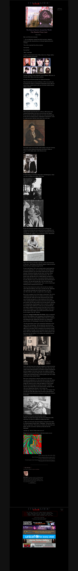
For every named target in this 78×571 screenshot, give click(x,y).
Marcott (44, 513)
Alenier (28, 513)
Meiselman (48, 513)
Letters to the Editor (36, 469)
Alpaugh (32, 513)
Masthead (29, 514)
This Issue (30, 512)
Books (50, 514)
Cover (27, 512)
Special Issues (49, 512)
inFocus (34, 512)
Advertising (42, 515)
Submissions (43, 514)
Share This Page (27, 467)
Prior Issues (38, 514)
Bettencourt (36, 513)
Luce (42, 513)
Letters (52, 515)
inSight (40, 512)
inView (37, 512)
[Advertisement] (39, 550)
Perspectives (44, 512)
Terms (49, 515)
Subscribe (38, 515)
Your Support (33, 514)
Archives (47, 514)
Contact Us (30, 515)
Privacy (46, 515)
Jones (39, 513)
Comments (34, 515)
